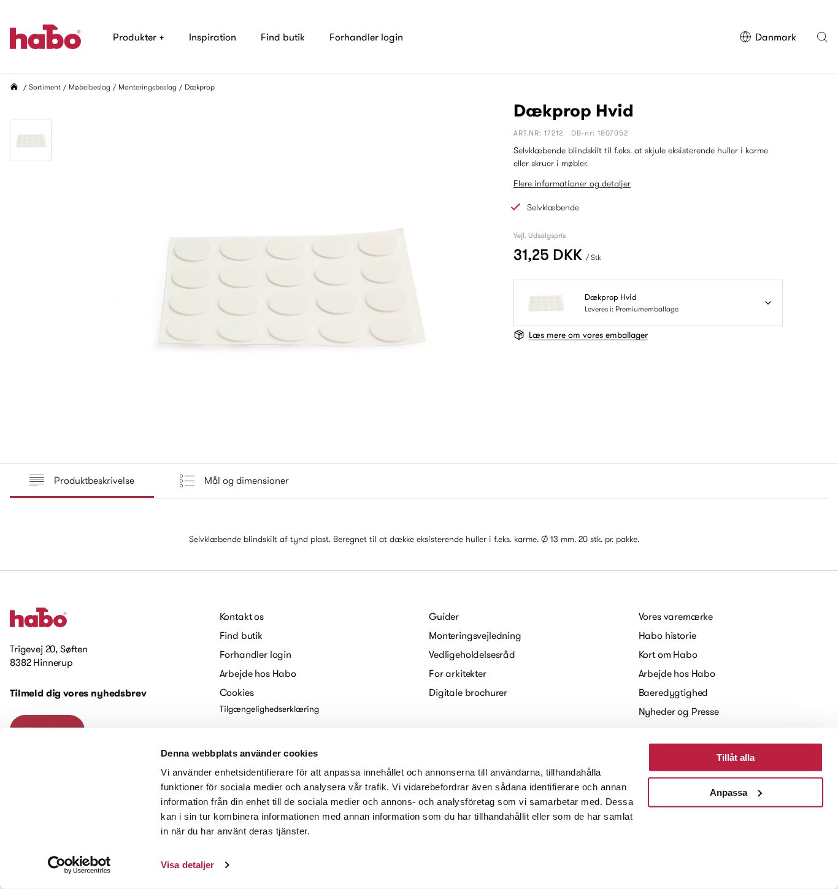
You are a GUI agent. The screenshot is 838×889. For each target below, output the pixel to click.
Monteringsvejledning (475, 635)
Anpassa (728, 792)
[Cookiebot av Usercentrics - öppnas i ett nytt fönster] (79, 865)
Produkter (138, 37)
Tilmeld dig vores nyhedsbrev (78, 693)
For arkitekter (457, 673)
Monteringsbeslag (147, 86)
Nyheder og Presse (679, 711)
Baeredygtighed (674, 692)
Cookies (237, 692)
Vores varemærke (676, 616)
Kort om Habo (668, 654)
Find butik (283, 37)
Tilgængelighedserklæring (269, 708)
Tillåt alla (736, 757)
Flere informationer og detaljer (572, 183)
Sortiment (45, 86)
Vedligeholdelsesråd (472, 654)
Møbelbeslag (89, 86)
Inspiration (212, 37)
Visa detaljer (187, 865)
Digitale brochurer (468, 692)
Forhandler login (366, 37)
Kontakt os (242, 616)
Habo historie (667, 635)
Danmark (775, 37)
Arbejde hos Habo (258, 673)
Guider (444, 616)
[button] (822, 37)
